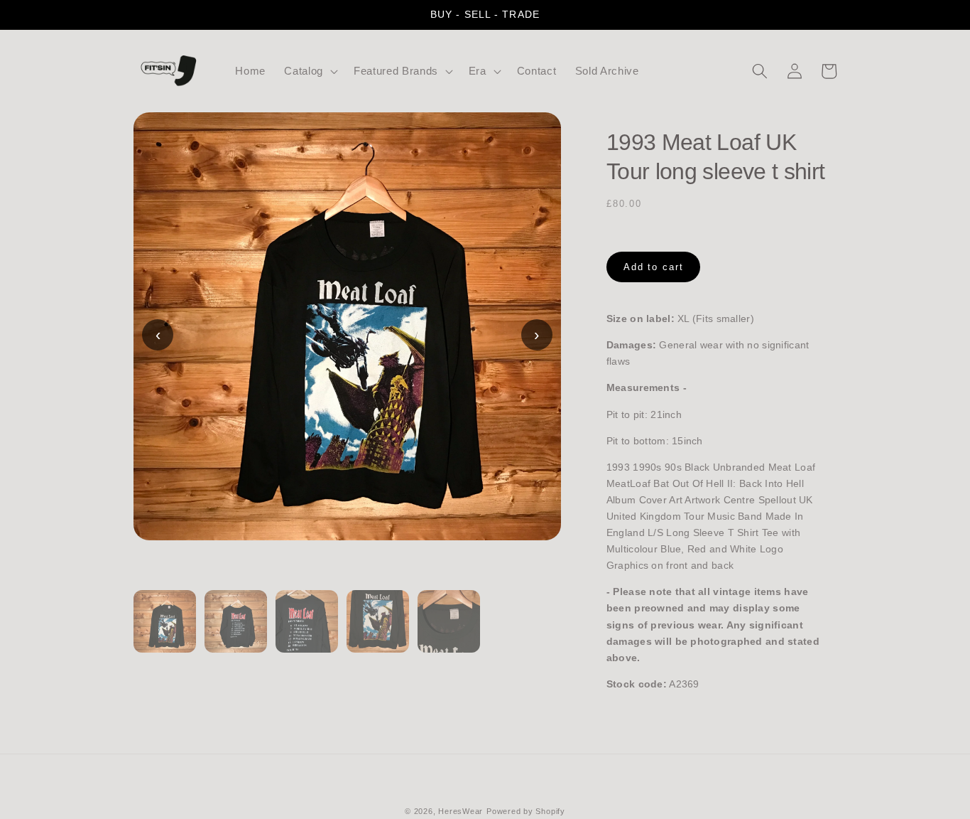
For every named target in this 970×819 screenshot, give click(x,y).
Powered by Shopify (525, 811)
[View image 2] (236, 630)
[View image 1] (164, 630)
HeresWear (460, 811)
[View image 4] (378, 630)
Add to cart (653, 267)
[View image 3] (307, 630)
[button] (309, 71)
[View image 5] (449, 630)
